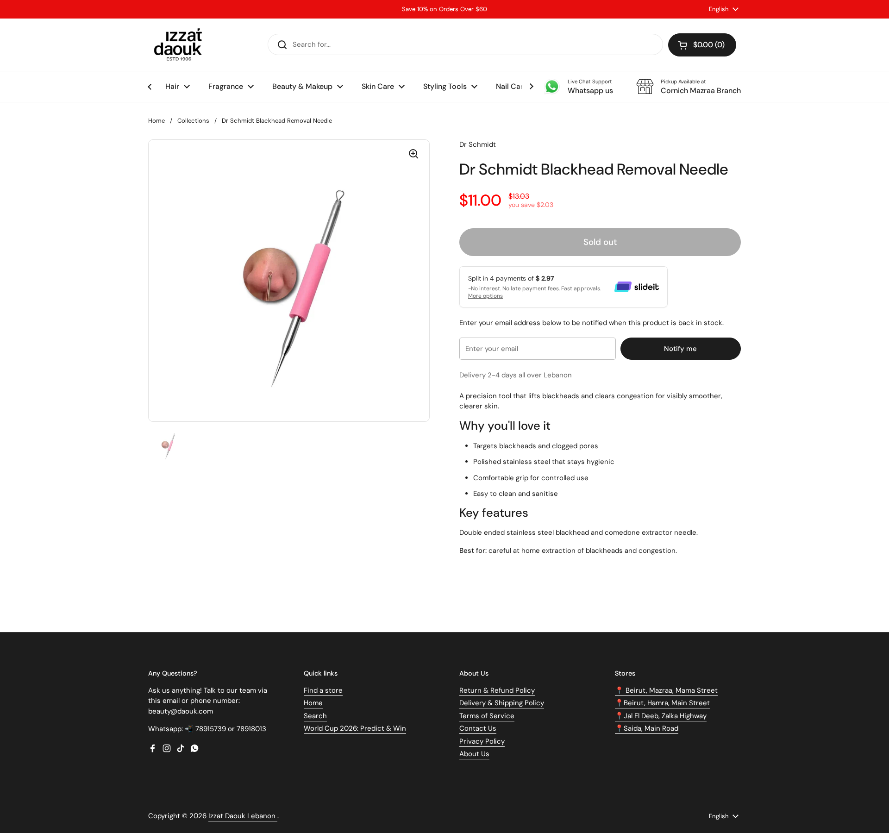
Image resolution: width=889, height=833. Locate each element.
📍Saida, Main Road (646, 728)
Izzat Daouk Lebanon (242, 815)
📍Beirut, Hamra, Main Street (662, 703)
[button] (702, 44)
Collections (193, 121)
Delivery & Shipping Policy (501, 703)
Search (315, 715)
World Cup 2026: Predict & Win (355, 728)
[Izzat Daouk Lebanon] (180, 45)
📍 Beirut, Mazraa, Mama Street (666, 690)
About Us (474, 753)
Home (156, 121)
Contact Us (477, 728)
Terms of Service (486, 715)
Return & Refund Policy (497, 690)
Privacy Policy (482, 741)
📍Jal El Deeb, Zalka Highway (661, 715)
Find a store (323, 690)
